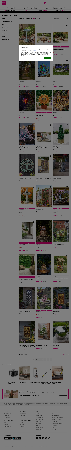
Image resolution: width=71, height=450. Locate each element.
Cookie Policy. (36, 50)
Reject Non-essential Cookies (38, 58)
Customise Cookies (23, 58)
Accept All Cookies (48, 58)
